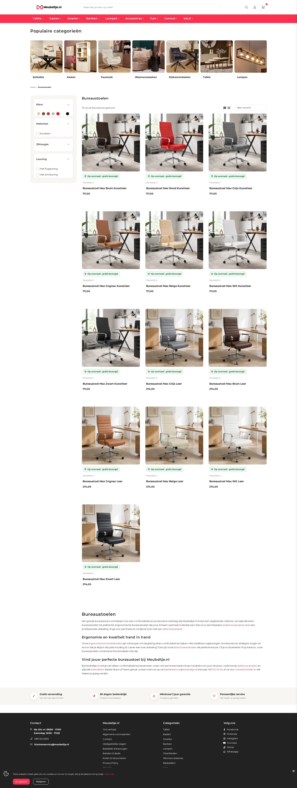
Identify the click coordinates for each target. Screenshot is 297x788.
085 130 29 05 (215, 669)
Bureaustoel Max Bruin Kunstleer (104, 188)
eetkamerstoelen (247, 665)
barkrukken (97, 669)
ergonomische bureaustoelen (105, 643)
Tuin (153, 18)
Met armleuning (49, 174)
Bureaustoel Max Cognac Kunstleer (106, 286)
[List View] (229, 107)
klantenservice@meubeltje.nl (180, 669)
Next (270, 62)
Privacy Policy (110, 763)
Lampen (111, 18)
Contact (170, 18)
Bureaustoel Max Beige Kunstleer (168, 286)
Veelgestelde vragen (114, 743)
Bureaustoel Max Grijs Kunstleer (230, 188)
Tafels (37, 18)
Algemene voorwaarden (116, 734)
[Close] (293, 771)
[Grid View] (225, 107)
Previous (27, 62)
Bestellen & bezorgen (115, 748)
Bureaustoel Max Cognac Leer (102, 481)
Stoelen (73, 18)
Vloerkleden (170, 753)
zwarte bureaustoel (233, 625)
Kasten (54, 18)
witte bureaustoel (172, 629)
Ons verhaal (109, 729)
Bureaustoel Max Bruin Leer (227, 383)
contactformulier (243, 669)
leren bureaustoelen (185, 647)
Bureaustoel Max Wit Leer (226, 481)
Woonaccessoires (173, 758)
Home (33, 87)
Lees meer (109, 774)
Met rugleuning (49, 168)
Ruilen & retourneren (114, 758)
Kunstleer (45, 133)
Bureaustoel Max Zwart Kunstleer (105, 383)
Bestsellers (169, 763)
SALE (188, 18)
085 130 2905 (41, 738)
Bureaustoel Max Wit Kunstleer (230, 286)
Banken (92, 18)
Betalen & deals (111, 753)
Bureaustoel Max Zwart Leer (101, 579)
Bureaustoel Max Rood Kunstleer (168, 188)
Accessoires (133, 18)
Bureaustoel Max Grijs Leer (164, 383)
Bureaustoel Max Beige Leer (164, 481)
